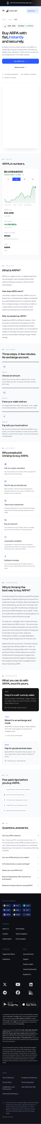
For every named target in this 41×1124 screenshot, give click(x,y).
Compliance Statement (29, 1078)
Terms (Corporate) (27, 1082)
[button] (7, 905)
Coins (10, 19)
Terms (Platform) (8, 1078)
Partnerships (20, 929)
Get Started (31, 11)
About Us (6, 929)
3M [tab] (24, 179)
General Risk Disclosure (10, 1094)
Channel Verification (30, 969)
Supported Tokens (9, 954)
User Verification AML (28, 1087)
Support (26, 959)
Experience (6, 959)
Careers (5, 934)
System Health (28, 964)
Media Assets (7, 939)
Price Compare (21, 939)
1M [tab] (16, 179)
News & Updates (21, 934)
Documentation (28, 954)
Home (4, 19)
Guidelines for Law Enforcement (9, 1088)
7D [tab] (8, 179)
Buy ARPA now (19, 61)
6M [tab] (33, 179)
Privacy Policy (7, 1082)
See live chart (19, 67)
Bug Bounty (27, 974)
